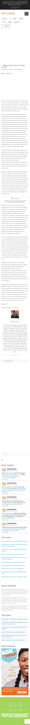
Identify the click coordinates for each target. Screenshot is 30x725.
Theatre (10, 710)
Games (10, 22)
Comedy (26, 709)
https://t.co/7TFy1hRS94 (12, 530)
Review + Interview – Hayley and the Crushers (13, 562)
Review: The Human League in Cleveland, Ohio (13, 554)
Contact (20, 710)
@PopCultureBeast (21, 488)
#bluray (4, 530)
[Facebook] (12, 7)
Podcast (17, 22)
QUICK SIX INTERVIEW (10, 1)
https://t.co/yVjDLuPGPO (15, 504)
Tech (4, 22)
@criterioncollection (7, 529)
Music (15, 18)
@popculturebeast (12, 470)
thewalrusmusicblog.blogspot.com (12, 355)
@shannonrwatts (8, 513)
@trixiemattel (6, 476)
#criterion (23, 529)
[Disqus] (15, 385)
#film (19, 529)
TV (10, 18)
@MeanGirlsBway (7, 488)
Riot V (11, 361)
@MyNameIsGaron (9, 473)
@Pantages (5, 491)
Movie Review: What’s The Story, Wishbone (12, 568)
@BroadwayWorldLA (20, 490)
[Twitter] (15, 7)
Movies (5, 18)
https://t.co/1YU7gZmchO (9, 477)
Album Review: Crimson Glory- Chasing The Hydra (14, 576)
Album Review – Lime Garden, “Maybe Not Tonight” (14, 541)
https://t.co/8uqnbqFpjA (8, 490)
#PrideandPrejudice (7, 502)
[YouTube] (18, 7)
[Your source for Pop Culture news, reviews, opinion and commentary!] (8, 13)
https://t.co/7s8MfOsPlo (11, 474)
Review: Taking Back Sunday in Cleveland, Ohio (13, 565)
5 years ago (5, 505)
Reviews (20, 69)
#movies (15, 529)
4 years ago (5, 479)
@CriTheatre (5, 504)
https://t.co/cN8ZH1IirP (8, 518)
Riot (8, 361)
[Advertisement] (15, 47)
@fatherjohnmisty (14, 476)
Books (21, 18)
